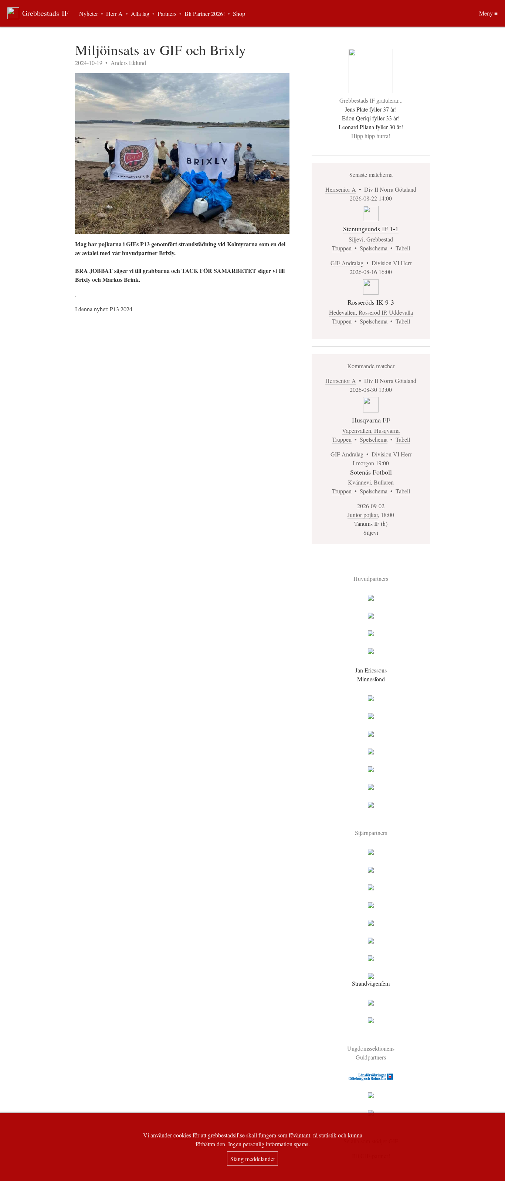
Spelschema (373, 248)
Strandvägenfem (371, 983)
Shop (239, 13)
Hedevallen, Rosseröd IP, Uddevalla (371, 312)
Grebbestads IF (45, 13)
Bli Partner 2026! (204, 13)
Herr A (114, 13)
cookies (182, 1135)
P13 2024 (121, 309)
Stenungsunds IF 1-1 (371, 228)
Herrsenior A (340, 189)
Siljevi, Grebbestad (371, 239)
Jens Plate (356, 109)
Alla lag (140, 13)
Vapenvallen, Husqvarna (371, 430)
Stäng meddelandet (252, 1159)
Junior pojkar (363, 514)
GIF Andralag (347, 263)
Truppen (342, 248)
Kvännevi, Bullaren (371, 482)
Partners (166, 13)
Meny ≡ (488, 13)
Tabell (403, 248)
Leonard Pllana (356, 127)
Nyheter (88, 13)
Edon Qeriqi (356, 118)
